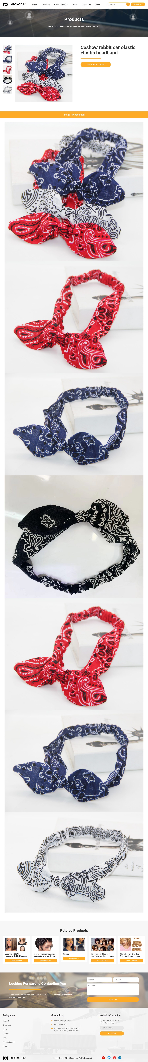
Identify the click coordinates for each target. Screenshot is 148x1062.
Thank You (7, 1025)
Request (6, 1021)
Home (5, 1038)
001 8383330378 (60, 1025)
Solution (6, 1046)
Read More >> (16, 961)
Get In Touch (138, 4)
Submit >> (113, 999)
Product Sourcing (9, 1042)
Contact (6, 1034)
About (5, 1029)
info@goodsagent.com (62, 1021)
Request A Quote (95, 64)
